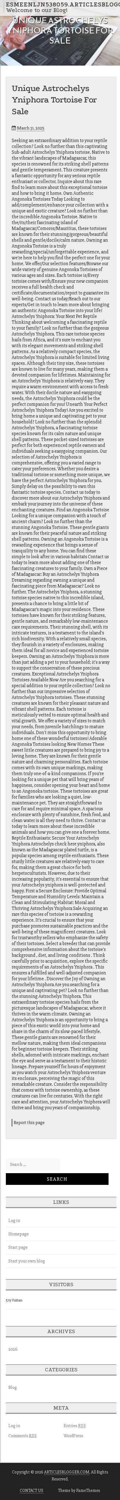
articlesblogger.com (66, 1472)
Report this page (29, 1122)
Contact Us (31, 1490)
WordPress (73, 1436)
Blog (12, 1387)
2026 (13, 1349)
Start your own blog (26, 1261)
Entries (75, 1426)
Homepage (18, 1234)
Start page (18, 1247)
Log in (14, 1220)
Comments (22, 1436)
